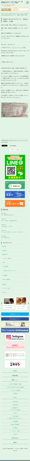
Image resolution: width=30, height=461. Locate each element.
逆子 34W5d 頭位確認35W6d (9, 219)
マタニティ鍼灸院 (15, 390)
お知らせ (4, 292)
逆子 (4, 262)
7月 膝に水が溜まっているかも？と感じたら (12, 231)
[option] (9, 303)
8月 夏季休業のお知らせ (7, 214)
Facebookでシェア (15, 319)
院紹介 (15, 442)
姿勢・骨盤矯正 (6, 279)
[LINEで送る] (13, 145)
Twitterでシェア (15, 314)
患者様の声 (5, 254)
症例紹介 (4, 284)
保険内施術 (15, 375)
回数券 (15, 393)
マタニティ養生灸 (7, 258)
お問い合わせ (15, 438)
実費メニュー (15, 380)
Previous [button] (1, 303)
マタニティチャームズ (17, 47)
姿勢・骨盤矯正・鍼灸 (15, 384)
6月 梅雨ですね (5, 237)
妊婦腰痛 (5, 275)
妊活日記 (4, 250)
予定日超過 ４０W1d (6, 225)
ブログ (6, 13)
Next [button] (28, 303)
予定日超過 (4, 142)
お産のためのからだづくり (14, 13)
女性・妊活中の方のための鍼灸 (16, 387)
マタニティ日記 (23, 13)
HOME (2, 13)
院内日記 (4, 246)
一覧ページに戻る (15, 149)
